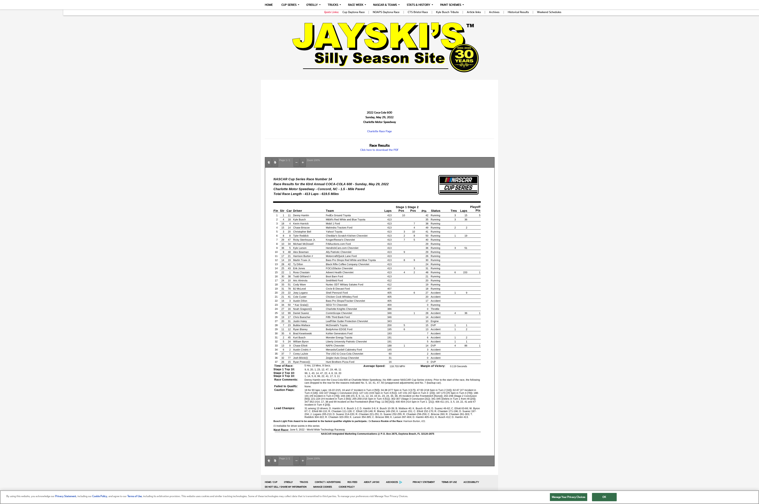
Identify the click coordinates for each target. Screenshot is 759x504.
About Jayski (371, 482)
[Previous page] (269, 162)
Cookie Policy (347, 487)
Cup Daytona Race (354, 12)
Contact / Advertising (328, 482)
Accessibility (471, 482)
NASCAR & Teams (385, 4)
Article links (474, 12)
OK (604, 497)
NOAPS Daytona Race (386, 12)
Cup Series (288, 4)
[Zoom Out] (296, 162)
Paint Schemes (450, 4)
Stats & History (418, 4)
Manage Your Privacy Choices (568, 497)
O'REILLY (288, 482)
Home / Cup (271, 482)
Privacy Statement (424, 482)
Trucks (333, 4)
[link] (380, 47)
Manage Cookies (322, 487)
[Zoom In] (303, 162)
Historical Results (518, 12)
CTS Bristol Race (418, 12)
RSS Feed (352, 482)
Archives (494, 12)
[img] (379, 47)
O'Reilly (312, 4)
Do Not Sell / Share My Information (286, 487)
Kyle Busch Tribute (447, 12)
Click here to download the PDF (379, 149)
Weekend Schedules (549, 12)
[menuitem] (270, 482)
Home (269, 4)
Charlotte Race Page (379, 131)
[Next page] (275, 162)
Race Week (355, 4)
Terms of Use (449, 482)
